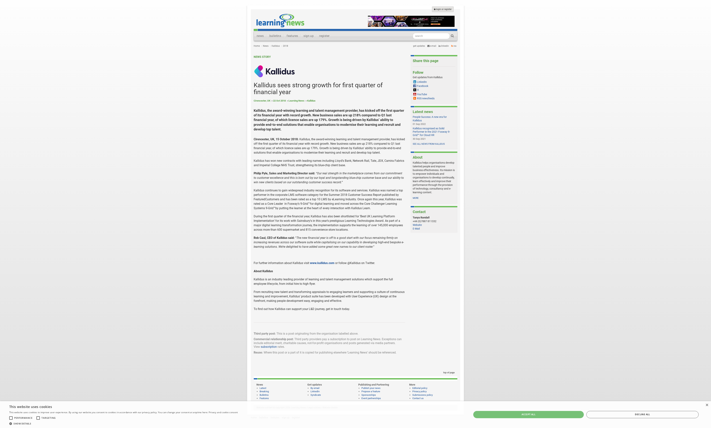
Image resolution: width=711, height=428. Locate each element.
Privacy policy (419, 391)
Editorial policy (419, 388)
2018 (285, 46)
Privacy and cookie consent (223, 412)
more (416, 198)
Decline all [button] (642, 414)
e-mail (433, 46)
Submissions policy (422, 395)
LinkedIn (444, 46)
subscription (269, 347)
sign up (308, 36)
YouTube (422, 94)
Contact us (418, 398)
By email (315, 388)
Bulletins (264, 395)
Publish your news (370, 388)
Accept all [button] (528, 414)
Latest (263, 388)
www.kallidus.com (322, 263)
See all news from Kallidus (429, 144)
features (292, 36)
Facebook (422, 85)
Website (417, 224)
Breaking (264, 391)
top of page (449, 372)
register (324, 36)
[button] (123, 423)
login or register (443, 9)
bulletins (275, 36)
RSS (454, 46)
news (260, 36)
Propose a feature (370, 391)
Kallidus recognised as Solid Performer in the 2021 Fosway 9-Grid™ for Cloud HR (431, 132)
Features (264, 398)
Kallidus (276, 46)
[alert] (355, 414)
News (265, 46)
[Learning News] (280, 20)
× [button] (706, 405)
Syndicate (316, 395)
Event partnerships (371, 398)
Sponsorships (368, 395)
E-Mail (416, 228)
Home (257, 46)
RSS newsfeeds (426, 98)
